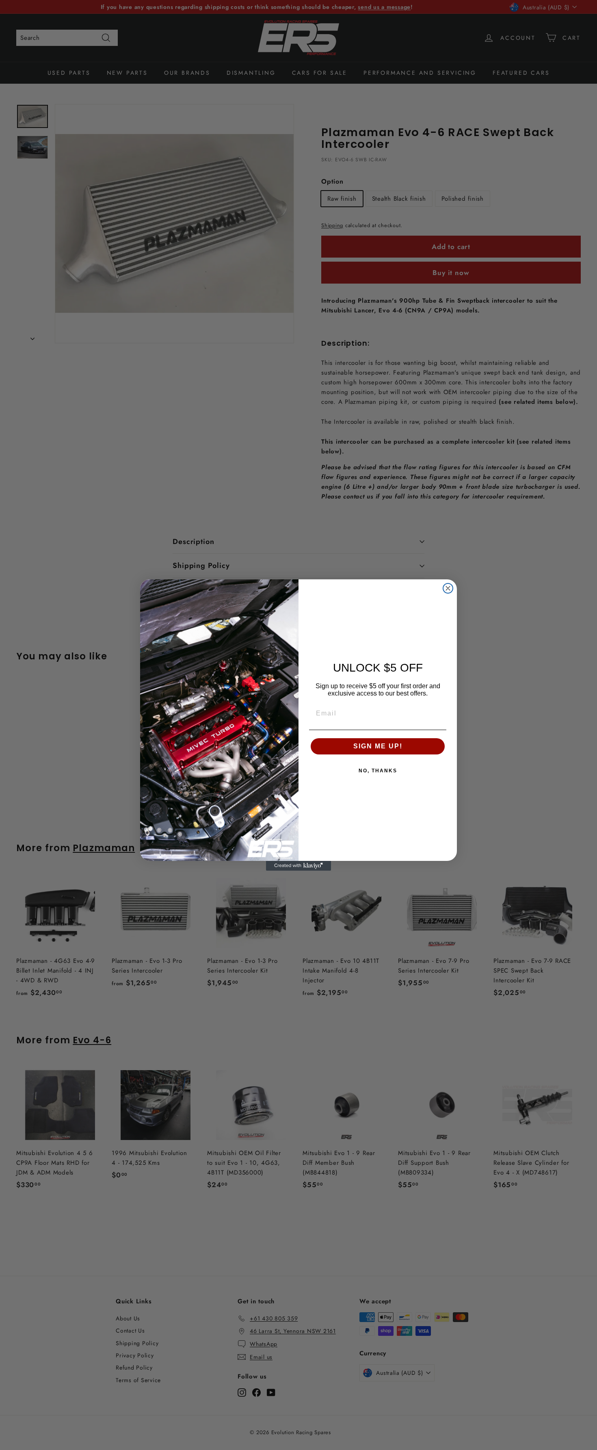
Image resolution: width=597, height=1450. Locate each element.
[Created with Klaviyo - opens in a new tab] (298, 866)
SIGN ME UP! (377, 746)
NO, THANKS (378, 771)
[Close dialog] (448, 588)
